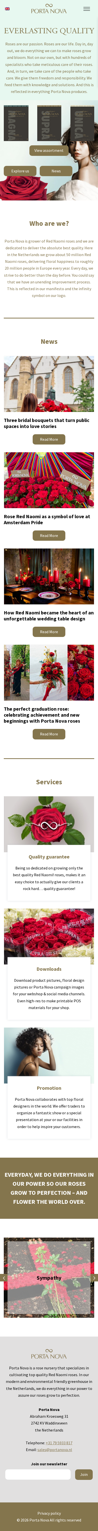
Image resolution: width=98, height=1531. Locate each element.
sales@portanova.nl (54, 1449)
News (56, 170)
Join (84, 1474)
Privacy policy (49, 1513)
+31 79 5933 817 (59, 1442)
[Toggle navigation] (86, 9)
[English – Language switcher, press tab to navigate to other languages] (7, 8)
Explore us (20, 170)
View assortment (49, 150)
